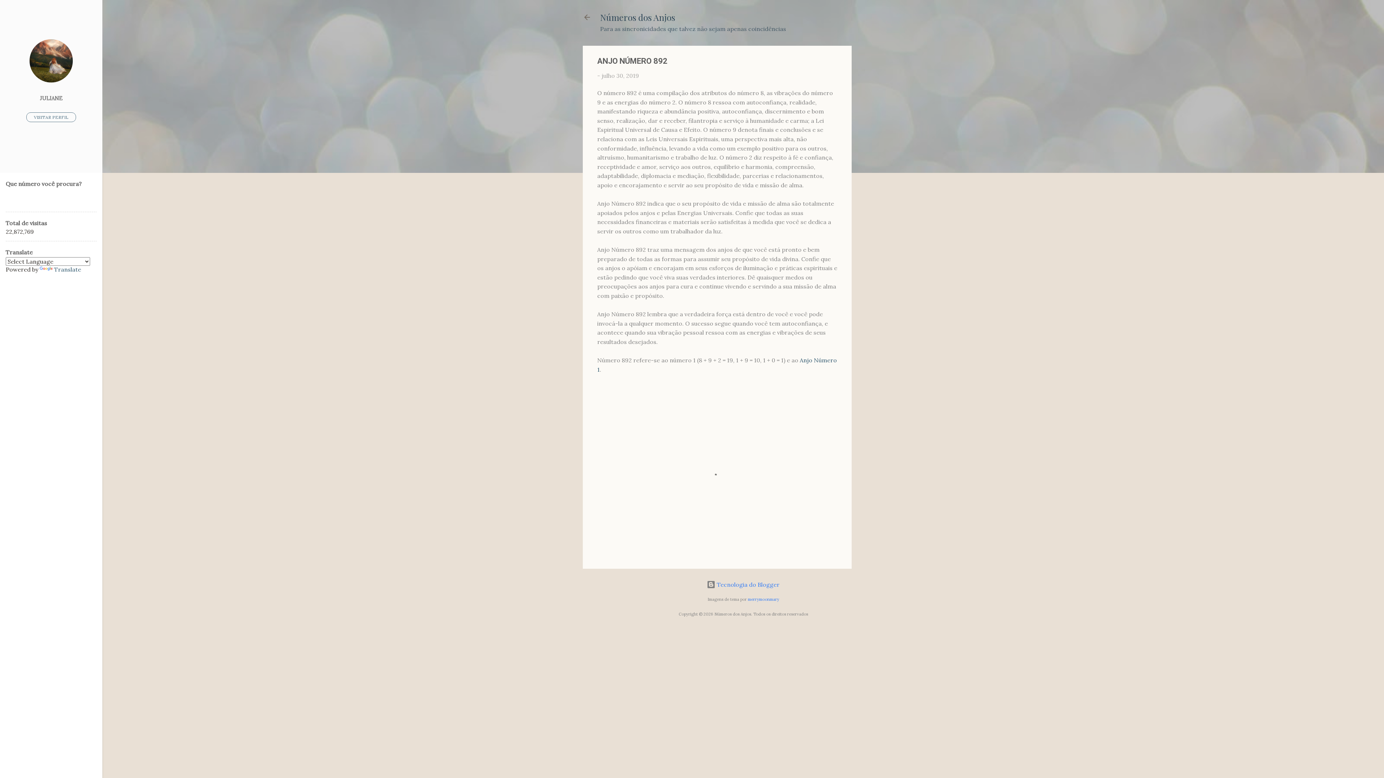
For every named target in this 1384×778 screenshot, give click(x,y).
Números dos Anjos (637, 17)
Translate (67, 269)
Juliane (51, 98)
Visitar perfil (51, 117)
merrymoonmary (763, 599)
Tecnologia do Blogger (747, 584)
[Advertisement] (880, 154)
